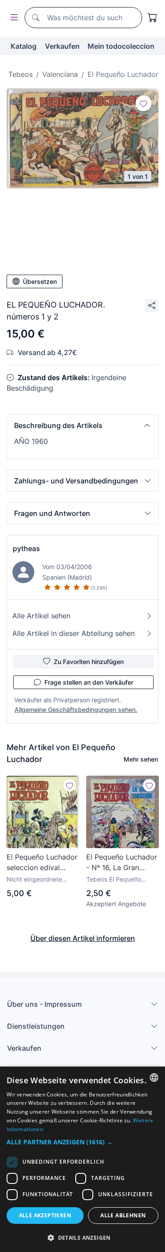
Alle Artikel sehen (41, 615)
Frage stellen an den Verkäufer (88, 682)
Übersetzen (40, 281)
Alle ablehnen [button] (123, 1215)
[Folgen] (143, 103)
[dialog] (82, 1159)
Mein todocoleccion (121, 46)
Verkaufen (62, 46)
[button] (82, 425)
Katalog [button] (24, 46)
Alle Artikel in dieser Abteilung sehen (73, 633)
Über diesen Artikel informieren (82, 938)
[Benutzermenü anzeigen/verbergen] (12, 17)
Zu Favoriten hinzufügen (89, 661)
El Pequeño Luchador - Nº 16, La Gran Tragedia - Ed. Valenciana (121, 863)
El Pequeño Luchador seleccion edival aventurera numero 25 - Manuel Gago (42, 863)
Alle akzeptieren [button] (45, 1215)
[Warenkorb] (152, 17)
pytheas (26, 548)
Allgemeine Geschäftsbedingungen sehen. (76, 709)
